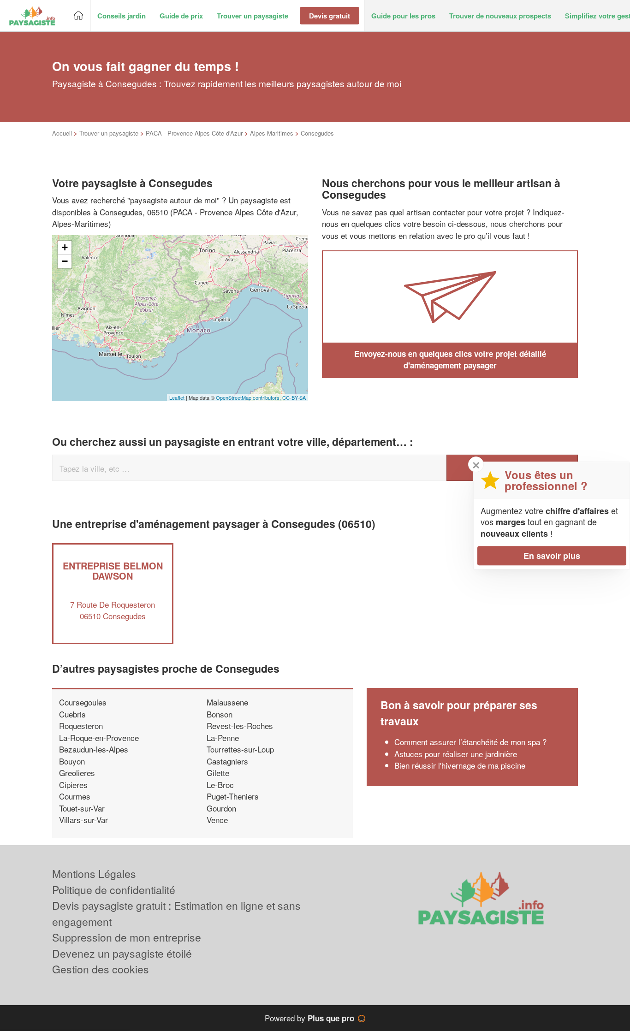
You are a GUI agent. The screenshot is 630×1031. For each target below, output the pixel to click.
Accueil (62, 133)
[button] (121, 16)
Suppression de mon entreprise (126, 937)
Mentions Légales (94, 873)
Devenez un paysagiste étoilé (122, 953)
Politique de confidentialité (113, 889)
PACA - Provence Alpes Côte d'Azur (194, 133)
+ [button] (65, 247)
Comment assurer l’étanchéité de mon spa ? (470, 741)
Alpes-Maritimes (271, 133)
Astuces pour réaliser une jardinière (455, 753)
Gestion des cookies (100, 969)
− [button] (65, 261)
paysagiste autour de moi (173, 200)
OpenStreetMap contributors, (249, 397)
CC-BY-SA (294, 397)
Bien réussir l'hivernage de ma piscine (459, 765)
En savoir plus (551, 556)
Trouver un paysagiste (108, 133)
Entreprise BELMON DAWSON (113, 570)
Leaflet (176, 397)
